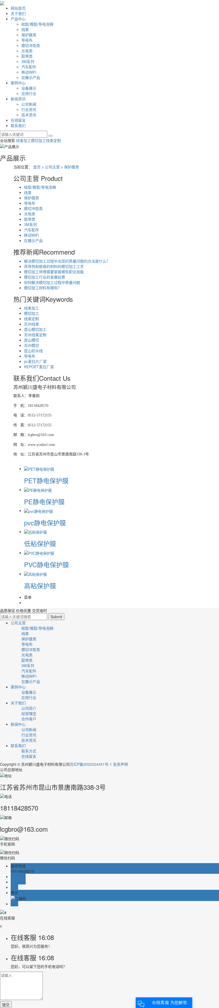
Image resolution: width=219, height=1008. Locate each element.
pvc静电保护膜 (45, 522)
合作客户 (28, 718)
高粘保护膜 (40, 585)
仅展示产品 (30, 77)
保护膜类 (28, 34)
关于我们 (18, 13)
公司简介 (28, 708)
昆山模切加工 (35, 329)
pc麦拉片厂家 (35, 361)
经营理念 (28, 713)
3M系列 (27, 61)
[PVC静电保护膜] (39, 552)
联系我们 (18, 125)
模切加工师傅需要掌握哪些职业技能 (54, 271)
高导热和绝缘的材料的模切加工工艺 (54, 266)
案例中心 (18, 82)
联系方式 (28, 750)
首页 (37, 166)
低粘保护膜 (40, 543)
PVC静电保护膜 (46, 564)
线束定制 (53, 140)
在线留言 (18, 120)
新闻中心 (18, 724)
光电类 (27, 50)
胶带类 (27, 56)
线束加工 (23, 140)
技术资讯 (28, 114)
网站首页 (18, 8)
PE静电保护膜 (44, 501)
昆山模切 (31, 340)
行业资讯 (28, 109)
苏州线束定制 (35, 334)
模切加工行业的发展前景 (44, 277)
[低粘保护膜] (35, 531)
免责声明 (120, 764)
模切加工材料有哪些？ (42, 287)
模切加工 (38, 140)
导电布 (27, 40)
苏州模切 (31, 345)
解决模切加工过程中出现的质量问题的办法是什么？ (67, 261)
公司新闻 (28, 104)
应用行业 (28, 93)
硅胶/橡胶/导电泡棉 (37, 24)
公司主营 (52, 166)
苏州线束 (31, 324)
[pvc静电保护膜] (38, 510)
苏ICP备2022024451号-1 (91, 764)
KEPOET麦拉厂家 (39, 366)
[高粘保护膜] (35, 573)
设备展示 (28, 88)
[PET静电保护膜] (39, 468)
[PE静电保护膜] (38, 489)
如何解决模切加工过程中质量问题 (52, 282)
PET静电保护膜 (46, 480)
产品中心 (18, 18)
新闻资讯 (18, 98)
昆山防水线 (33, 350)
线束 (25, 29)
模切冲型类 (30, 45)
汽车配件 (28, 66)
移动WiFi (28, 72)
